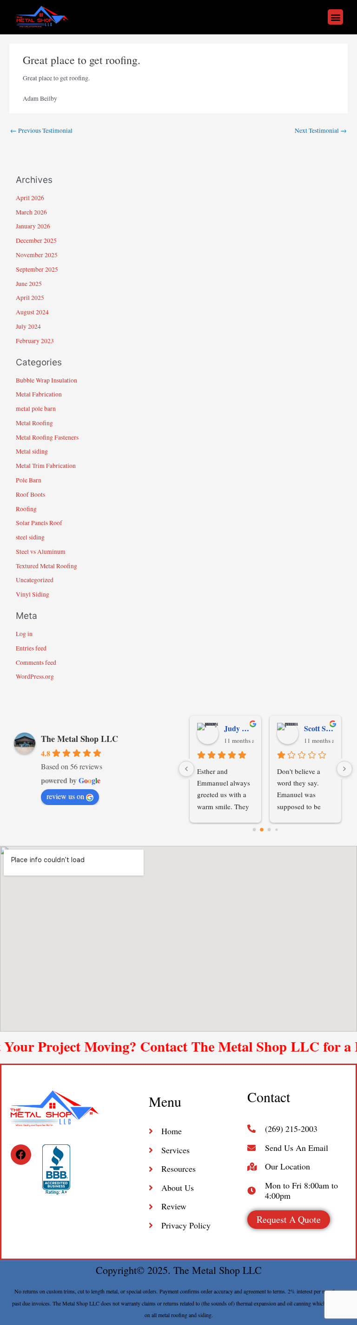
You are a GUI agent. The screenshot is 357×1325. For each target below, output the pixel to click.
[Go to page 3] (276, 829)
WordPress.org (35, 676)
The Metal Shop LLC (79, 739)
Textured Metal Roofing (46, 566)
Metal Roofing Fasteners (47, 437)
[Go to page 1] (262, 829)
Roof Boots (30, 494)
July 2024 (28, 326)
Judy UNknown (239, 728)
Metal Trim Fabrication (46, 465)
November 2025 (37, 255)
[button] (335, 17)
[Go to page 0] (254, 829)
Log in (24, 634)
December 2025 (36, 240)
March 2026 (31, 212)
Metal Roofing (34, 423)
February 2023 (35, 341)
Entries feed (31, 648)
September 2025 (37, 269)
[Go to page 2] (269, 829)
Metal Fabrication (39, 394)
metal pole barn (36, 408)
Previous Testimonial (41, 130)
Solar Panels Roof (39, 523)
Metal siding (32, 451)
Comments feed (36, 662)
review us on (65, 796)
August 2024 (32, 312)
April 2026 (30, 198)
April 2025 (30, 297)
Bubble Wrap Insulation (46, 380)
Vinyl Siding (32, 594)
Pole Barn (28, 480)
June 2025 (29, 283)
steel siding (30, 537)
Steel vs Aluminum (41, 551)
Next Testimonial (321, 130)
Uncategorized (34, 580)
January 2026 (33, 226)
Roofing (26, 509)
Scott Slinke (319, 728)
